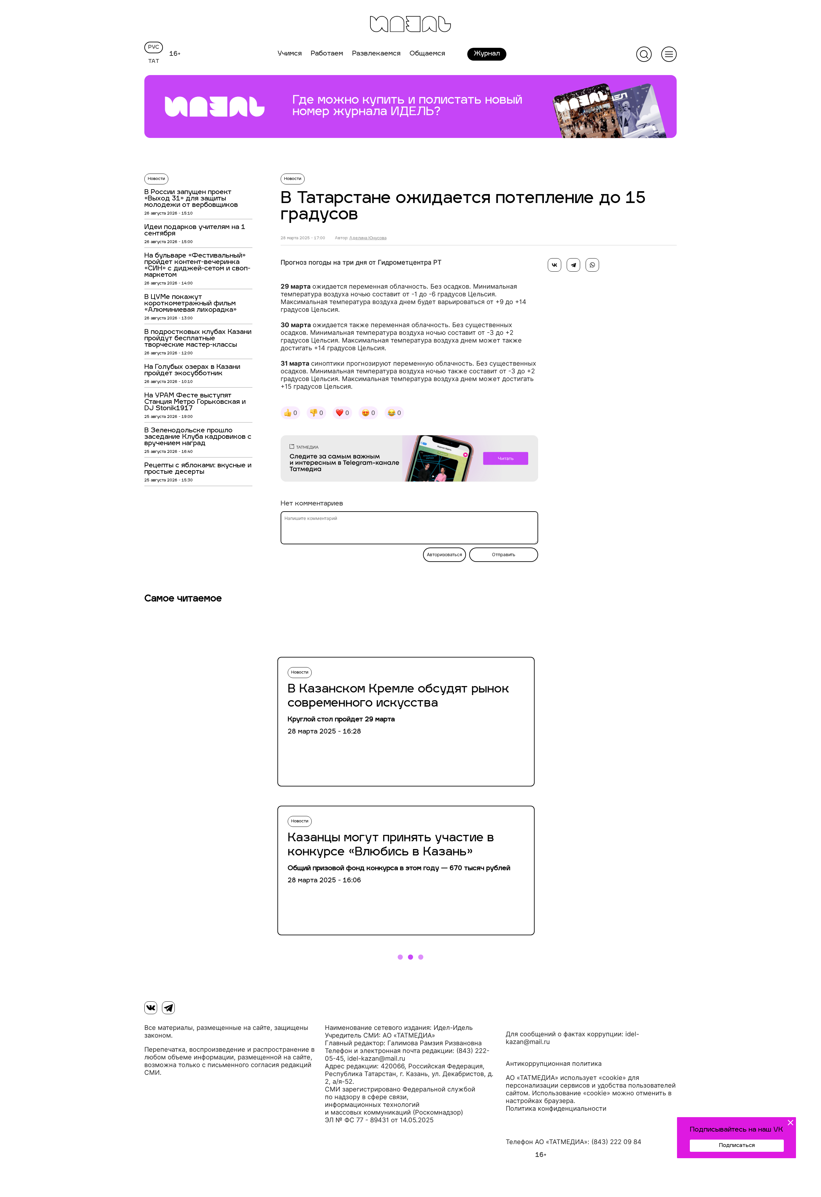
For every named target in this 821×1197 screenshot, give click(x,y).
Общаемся (427, 54)
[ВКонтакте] (554, 265)
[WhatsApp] (592, 265)
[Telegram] (573, 265)
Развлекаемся (376, 54)
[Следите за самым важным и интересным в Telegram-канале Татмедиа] (409, 459)
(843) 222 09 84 (616, 1142)
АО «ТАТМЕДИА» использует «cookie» (566, 1078)
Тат (153, 61)
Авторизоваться (444, 554)
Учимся (289, 54)
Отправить (503, 554)
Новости (156, 179)
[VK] (150, 1007)
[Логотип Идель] (410, 25)
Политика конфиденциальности (556, 1108)
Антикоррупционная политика (554, 1063)
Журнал (487, 54)
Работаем (327, 54)
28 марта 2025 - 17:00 (303, 238)
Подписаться (737, 1145)
